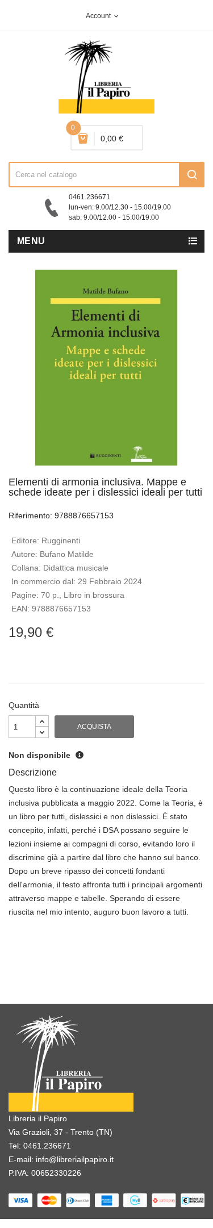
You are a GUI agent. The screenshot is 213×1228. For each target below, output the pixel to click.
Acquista (94, 727)
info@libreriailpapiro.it (75, 1159)
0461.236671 (47, 1145)
